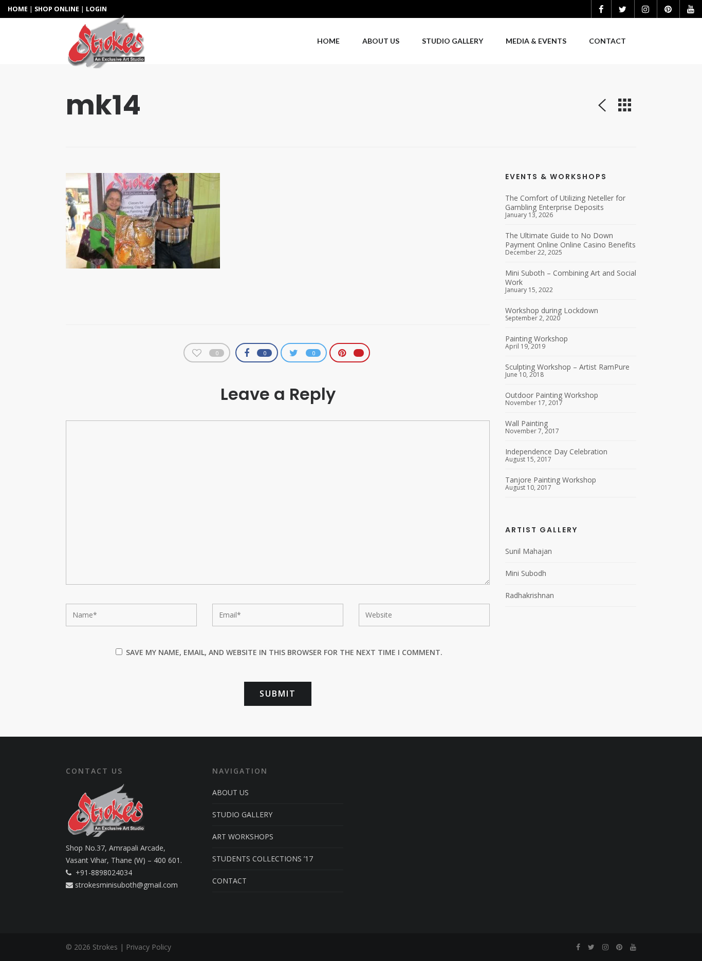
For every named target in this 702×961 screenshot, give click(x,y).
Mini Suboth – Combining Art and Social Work (570, 277)
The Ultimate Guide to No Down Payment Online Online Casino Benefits (570, 240)
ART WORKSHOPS (242, 836)
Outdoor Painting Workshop (551, 395)
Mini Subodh (525, 573)
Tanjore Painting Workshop (550, 480)
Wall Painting (526, 423)
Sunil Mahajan (528, 551)
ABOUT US (230, 792)
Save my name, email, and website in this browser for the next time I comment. (284, 652)
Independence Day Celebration (556, 451)
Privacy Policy (148, 947)
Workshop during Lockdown (551, 310)
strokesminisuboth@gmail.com (126, 885)
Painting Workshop (536, 338)
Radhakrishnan (529, 595)
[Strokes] (106, 41)
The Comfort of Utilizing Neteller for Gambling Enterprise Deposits (565, 203)
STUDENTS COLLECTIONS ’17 (262, 858)
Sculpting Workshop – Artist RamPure (567, 367)
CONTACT (229, 881)
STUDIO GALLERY (242, 814)
